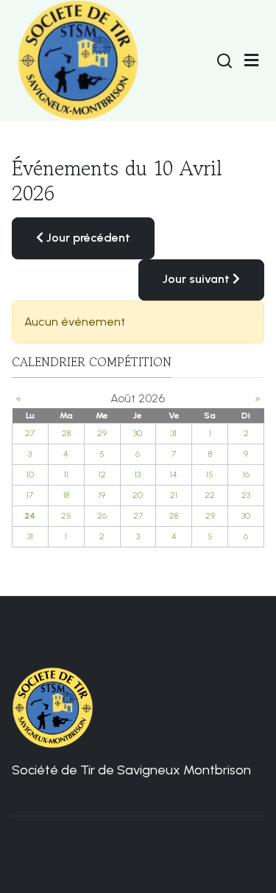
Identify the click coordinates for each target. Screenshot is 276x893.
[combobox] (224, 60)
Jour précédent (86, 238)
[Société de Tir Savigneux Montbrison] (78, 60)
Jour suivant (198, 279)
